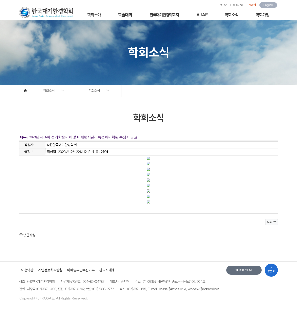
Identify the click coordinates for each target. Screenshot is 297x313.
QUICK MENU (244, 270)
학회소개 (94, 14)
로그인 (223, 5)
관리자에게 (107, 270)
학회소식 (231, 14)
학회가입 (262, 14)
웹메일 (252, 5)
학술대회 (125, 14)
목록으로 (271, 222)
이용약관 (27, 270)
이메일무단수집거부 (81, 270)
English (268, 5)
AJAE (201, 14)
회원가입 (238, 5)
